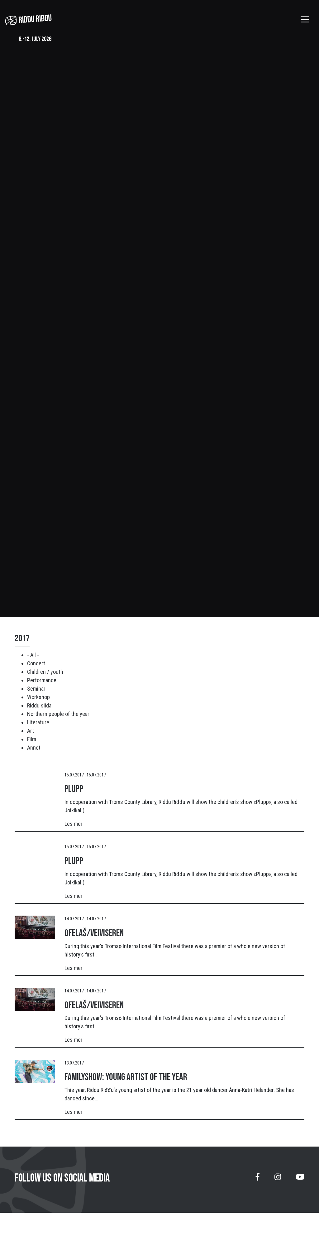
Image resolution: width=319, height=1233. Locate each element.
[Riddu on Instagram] (277, 1179)
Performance (41, 680)
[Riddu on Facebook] (257, 1179)
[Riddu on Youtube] (300, 1179)
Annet (33, 747)
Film (31, 739)
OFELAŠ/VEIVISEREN (94, 933)
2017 (22, 638)
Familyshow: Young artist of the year (125, 1077)
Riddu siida (39, 705)
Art (30, 730)
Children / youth (45, 671)
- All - (33, 655)
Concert (36, 663)
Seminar (36, 688)
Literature (38, 722)
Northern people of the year (58, 714)
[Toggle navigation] (305, 19)
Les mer (73, 823)
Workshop (38, 697)
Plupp (73, 789)
